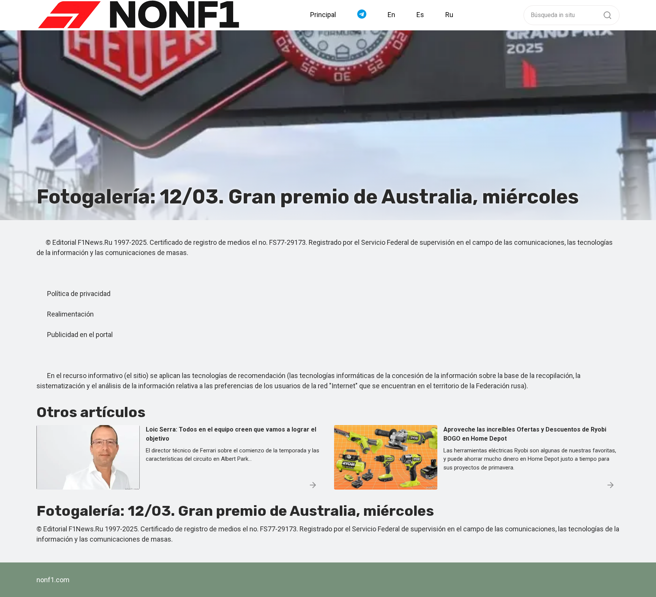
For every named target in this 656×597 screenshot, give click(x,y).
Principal (323, 15)
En (391, 15)
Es (420, 15)
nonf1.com (52, 580)
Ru (449, 15)
